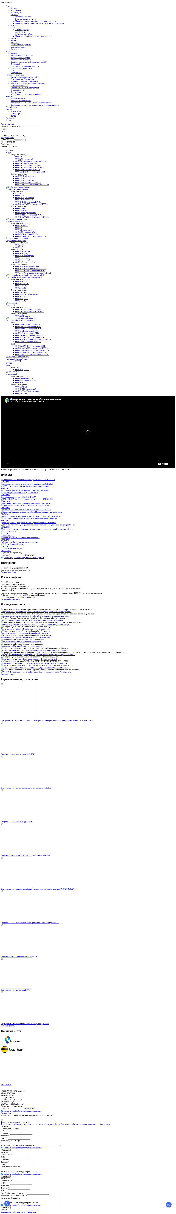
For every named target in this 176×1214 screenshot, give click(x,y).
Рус (2, 131)
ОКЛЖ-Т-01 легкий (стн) (25, 262)
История (14, 8)
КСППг (18, 193)
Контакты (10, 118)
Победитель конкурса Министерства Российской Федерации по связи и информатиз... (36, 612)
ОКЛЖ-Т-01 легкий (23, 258)
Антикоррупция (21, 30)
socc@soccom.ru (7, 138)
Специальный (16, 73)
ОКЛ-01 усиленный (23, 230)
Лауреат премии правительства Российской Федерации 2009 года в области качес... (35, 668)
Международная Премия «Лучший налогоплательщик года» (25, 629)
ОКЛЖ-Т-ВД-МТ (22, 301)
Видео (13, 116)
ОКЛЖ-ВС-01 (21, 281)
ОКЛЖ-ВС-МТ (21, 292)
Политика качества (23, 17)
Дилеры (14, 40)
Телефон (5, 1136)
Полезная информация (15, 75)
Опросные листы (18, 90)
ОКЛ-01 (18, 228)
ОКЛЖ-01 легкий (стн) (24, 256)
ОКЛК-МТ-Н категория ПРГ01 (28, 183)
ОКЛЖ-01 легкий (22, 251)
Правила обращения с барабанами (24, 81)
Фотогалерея (16, 114)
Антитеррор (20, 32)
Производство (16, 12)
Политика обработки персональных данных (33, 36)
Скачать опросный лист (26, 1212)
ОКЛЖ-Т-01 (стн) (22, 260)
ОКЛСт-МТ (20, 208)
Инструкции (16, 92)
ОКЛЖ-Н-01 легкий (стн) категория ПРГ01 (33, 273)
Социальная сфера (18, 47)
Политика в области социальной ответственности (35, 21)
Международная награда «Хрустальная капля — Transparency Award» (29, 659)
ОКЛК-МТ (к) (21, 211)
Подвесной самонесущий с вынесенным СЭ (29, 62)
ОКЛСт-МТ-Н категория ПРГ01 (28, 215)
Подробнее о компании (10, 599)
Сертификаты (11, 107)
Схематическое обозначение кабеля (25, 77)
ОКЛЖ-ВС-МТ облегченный (27, 294)
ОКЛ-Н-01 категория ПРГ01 (27, 234)
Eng (5, 131)
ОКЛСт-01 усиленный (24, 198)
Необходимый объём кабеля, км (14, 1196)
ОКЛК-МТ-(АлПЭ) (23, 316)
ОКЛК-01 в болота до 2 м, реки (28, 165)
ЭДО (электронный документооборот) (26, 94)
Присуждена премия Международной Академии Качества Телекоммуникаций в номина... (38, 655)
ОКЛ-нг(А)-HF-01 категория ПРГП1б (30, 236)
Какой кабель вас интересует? (13, 1193)
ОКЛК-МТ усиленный (24, 180)
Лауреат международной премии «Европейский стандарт (24, 633)
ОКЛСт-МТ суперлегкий (25, 213)
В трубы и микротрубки (20, 58)
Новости (14, 25)
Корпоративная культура (21, 45)
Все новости (6, 551)
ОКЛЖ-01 (19, 245)
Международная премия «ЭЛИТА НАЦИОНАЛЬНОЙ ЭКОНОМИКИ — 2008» (34, 663)
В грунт (14, 53)
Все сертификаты (8, 1026)
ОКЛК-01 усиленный (24, 159)
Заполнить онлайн (8, 1212)
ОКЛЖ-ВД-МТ (21, 299)
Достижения (16, 10)
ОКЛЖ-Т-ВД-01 (21, 288)
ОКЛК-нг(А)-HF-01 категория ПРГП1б (31, 172)
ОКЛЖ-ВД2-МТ (22, 370)
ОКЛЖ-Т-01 (20, 247)
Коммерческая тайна (23, 34)
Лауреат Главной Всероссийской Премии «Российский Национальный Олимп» (33, 650)
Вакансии (15, 43)
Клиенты (14, 38)
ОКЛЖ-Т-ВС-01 (22, 284)
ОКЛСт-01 (19, 195)
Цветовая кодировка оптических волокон (27, 83)
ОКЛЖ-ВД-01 (21, 286)
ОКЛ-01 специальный (24, 200)
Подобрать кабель (8, 572)
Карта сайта (6, 1113)
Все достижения (7, 674)
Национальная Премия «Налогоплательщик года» (21, 642)
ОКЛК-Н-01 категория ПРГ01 (27, 170)
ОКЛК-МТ (19, 178)
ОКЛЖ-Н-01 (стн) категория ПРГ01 (30, 271)
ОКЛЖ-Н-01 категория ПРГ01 (27, 266)
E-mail (4, 1138)
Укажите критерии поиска (12, 126)
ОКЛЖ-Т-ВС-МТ (22, 297)
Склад (8, 120)
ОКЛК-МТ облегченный (25, 176)
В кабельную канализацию (22, 55)
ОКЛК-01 (19, 157)
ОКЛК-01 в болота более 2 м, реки (29, 168)
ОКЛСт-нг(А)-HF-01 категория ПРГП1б (31, 204)
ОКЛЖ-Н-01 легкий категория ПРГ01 (30, 269)
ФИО (3, 1131)
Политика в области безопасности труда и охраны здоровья (39, 23)
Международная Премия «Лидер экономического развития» (25, 637)
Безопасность (16, 28)
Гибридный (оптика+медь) (21, 68)
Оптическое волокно (19, 86)
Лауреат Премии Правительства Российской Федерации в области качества (32, 620)
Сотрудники (16, 49)
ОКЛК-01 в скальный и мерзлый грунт (31, 161)
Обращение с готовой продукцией (25, 88)
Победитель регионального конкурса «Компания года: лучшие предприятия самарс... (36, 625)
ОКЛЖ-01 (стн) (21, 254)
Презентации (16, 111)
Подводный (15, 64)
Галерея (9, 109)
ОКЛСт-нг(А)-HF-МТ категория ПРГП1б (32, 217)
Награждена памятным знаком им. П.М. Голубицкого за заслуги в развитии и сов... (35, 616)
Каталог (9, 51)
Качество (14, 15)
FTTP (13, 71)
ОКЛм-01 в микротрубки (25, 232)
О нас (8, 6)
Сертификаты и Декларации (22, 79)
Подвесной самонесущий (21, 60)
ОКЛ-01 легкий (21, 226)
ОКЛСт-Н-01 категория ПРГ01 (28, 202)
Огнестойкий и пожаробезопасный (25, 66)
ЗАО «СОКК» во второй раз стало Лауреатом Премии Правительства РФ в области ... (36, 672)
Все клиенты (6, 1085)
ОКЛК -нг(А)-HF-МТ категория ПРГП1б (32, 185)
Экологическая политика (25, 19)
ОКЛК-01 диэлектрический (26, 163)
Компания (5, 1133)
